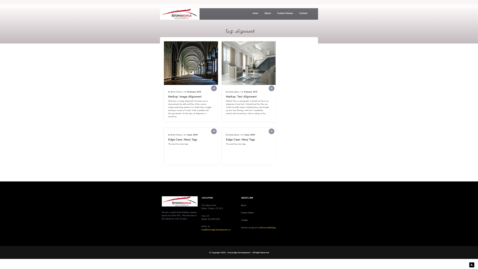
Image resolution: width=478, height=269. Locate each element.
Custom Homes (285, 13)
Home (255, 13)
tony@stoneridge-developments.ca (215, 229)
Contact (303, 13)
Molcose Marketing (268, 227)
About (268, 13)
